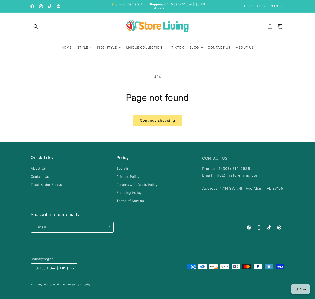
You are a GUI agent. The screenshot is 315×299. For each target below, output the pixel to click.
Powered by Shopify (77, 284)
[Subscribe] (108, 227)
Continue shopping (157, 120)
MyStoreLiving (52, 284)
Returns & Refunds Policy (137, 185)
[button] (36, 26)
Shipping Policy (129, 193)
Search (122, 168)
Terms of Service (130, 201)
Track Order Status (46, 185)
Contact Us (40, 176)
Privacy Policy (128, 176)
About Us (38, 168)
